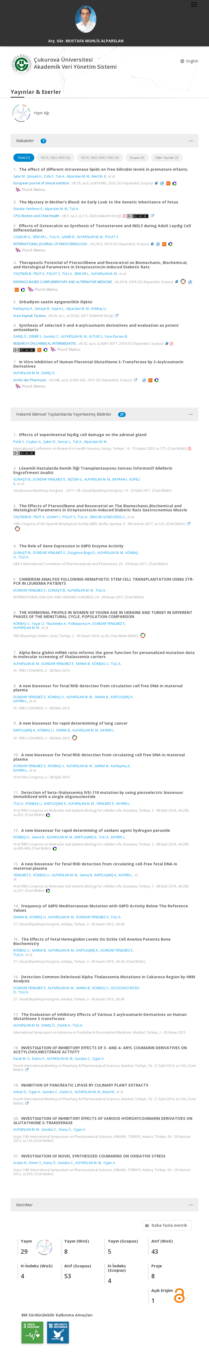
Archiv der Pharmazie (29, 380)
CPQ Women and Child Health (36, 216)
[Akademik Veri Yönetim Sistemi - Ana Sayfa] (22, 64)
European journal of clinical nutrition (41, 183)
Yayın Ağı (40, 112)
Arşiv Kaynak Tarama (29, 315)
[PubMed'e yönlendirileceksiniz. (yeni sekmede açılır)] (162, 183)
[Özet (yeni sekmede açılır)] (156, 183)
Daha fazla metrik (169, 1225)
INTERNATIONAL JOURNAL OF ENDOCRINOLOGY (50, 244)
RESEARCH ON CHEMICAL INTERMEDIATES (44, 343)
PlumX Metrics (33, 189)
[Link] (154, 216)
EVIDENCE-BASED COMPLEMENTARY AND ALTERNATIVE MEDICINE (62, 281)
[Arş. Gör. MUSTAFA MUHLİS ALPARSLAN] (86, 19)
